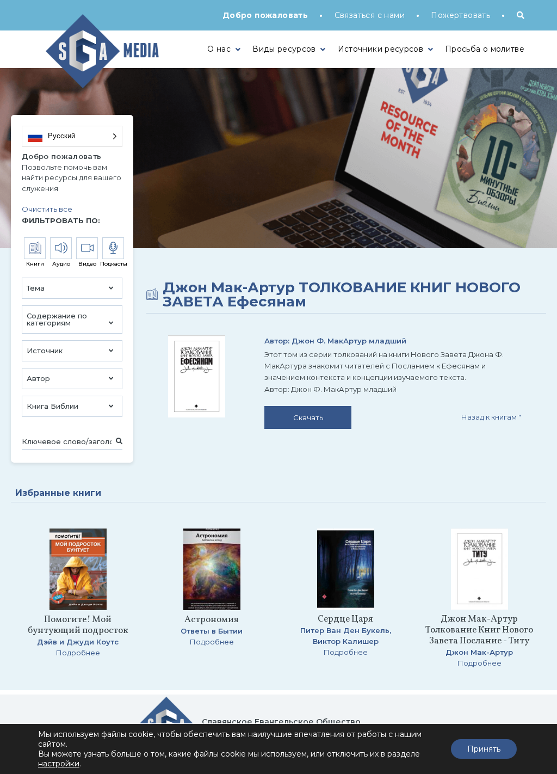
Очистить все (47, 209)
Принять (483, 749)
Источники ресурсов (380, 49)
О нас (219, 49)
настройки (58, 764)
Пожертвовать (460, 15)
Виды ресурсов (284, 49)
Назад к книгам (491, 417)
